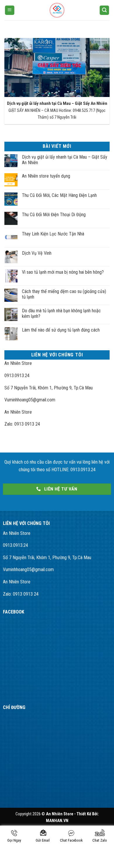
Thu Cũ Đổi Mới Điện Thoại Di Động (54, 214)
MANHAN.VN (57, 820)
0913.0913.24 (17, 375)
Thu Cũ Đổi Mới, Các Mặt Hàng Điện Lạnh (59, 195)
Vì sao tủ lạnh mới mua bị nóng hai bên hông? (63, 272)
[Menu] (9, 10)
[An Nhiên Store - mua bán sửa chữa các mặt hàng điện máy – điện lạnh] (57, 10)
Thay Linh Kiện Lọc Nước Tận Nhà (53, 234)
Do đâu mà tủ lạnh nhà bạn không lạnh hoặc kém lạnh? (61, 313)
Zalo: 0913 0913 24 (22, 424)
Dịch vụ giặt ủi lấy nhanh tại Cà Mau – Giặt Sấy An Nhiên (57, 103)
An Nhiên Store (18, 363)
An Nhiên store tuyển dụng (46, 176)
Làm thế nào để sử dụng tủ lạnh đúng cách (61, 330)
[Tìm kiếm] (104, 10)
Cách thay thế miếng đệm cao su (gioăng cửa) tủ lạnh (64, 294)
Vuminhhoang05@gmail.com (29, 400)
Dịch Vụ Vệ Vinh (36, 253)
